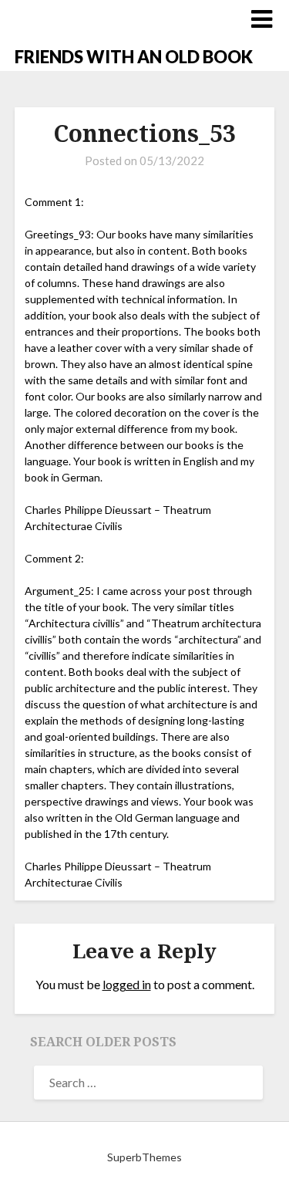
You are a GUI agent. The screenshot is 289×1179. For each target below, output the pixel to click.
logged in (126, 984)
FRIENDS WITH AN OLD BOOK (134, 56)
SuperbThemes (144, 1157)
